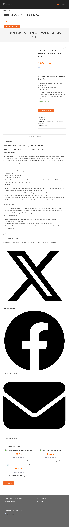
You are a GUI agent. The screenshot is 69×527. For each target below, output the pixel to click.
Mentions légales (10, 502)
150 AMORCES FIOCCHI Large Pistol (18, 476)
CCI (44, 117)
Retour (10, 483)
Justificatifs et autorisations (44, 504)
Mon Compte (40, 502)
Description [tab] (31, 136)
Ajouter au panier (11, 26)
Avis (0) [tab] (39, 136)
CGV (6, 504)
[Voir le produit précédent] (61, 48)
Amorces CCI (47, 125)
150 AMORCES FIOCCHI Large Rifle (50, 461)
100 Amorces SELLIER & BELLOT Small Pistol (18, 461)
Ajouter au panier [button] (18, 457)
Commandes (29, 522)
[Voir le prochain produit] (64, 48)
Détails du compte (38, 522)
